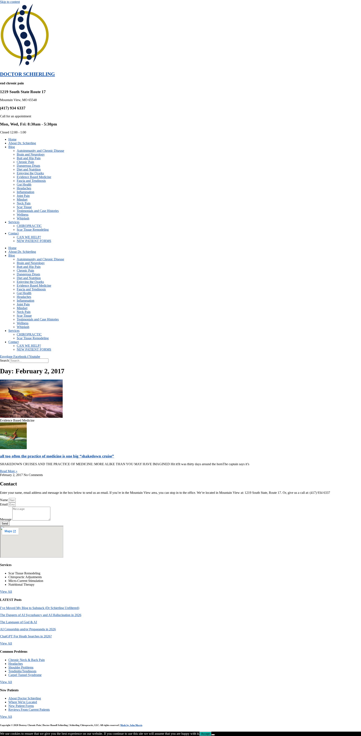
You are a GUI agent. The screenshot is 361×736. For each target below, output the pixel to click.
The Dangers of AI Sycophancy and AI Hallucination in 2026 (40, 615)
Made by (131, 725)
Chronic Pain (25, 162)
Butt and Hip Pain (29, 158)
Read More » (8, 471)
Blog (11, 147)
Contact (13, 233)
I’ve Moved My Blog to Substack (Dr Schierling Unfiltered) (39, 608)
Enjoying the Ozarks (30, 173)
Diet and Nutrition (29, 169)
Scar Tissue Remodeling (33, 229)
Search (4, 360)
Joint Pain (23, 196)
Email (4, 504)
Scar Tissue (24, 207)
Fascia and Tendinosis (31, 180)
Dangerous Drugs (28, 165)
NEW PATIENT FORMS (34, 241)
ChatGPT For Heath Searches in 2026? (26, 636)
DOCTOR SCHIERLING (27, 74)
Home (12, 139)
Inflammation (25, 192)
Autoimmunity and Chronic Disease (40, 150)
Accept (205, 733)
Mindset (22, 199)
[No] (213, 734)
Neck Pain (24, 203)
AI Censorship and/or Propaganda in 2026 (28, 629)
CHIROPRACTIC (29, 226)
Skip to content (10, 2)
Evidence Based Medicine (34, 177)
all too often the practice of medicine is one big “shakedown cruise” (57, 456)
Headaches (24, 188)
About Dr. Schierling (22, 143)
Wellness (22, 214)
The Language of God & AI (18, 622)
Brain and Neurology (31, 154)
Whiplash (23, 218)
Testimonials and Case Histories (38, 211)
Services (13, 222)
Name (4, 500)
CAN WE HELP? (29, 237)
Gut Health (24, 184)
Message (6, 519)
